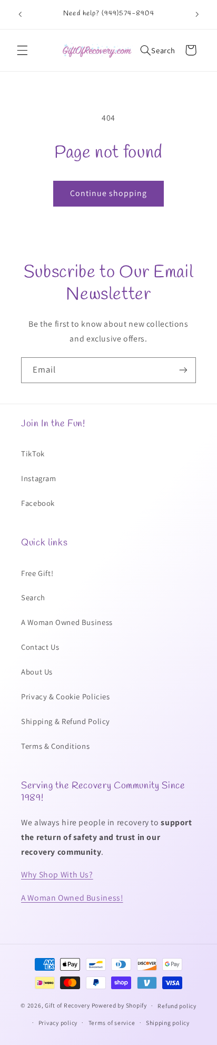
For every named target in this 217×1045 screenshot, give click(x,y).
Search (33, 597)
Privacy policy (57, 1023)
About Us (37, 672)
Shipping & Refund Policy (65, 721)
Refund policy (176, 1006)
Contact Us (40, 647)
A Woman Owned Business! (72, 897)
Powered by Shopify (119, 1005)
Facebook (38, 503)
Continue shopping (108, 193)
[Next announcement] (197, 14)
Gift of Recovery (67, 1005)
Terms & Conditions (55, 746)
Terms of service (111, 1023)
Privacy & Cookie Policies (65, 696)
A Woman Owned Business (67, 622)
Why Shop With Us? (57, 874)
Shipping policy (168, 1023)
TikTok (33, 453)
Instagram (38, 478)
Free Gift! (37, 573)
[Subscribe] (183, 370)
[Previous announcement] (20, 14)
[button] (22, 50)
